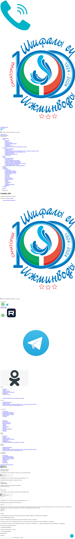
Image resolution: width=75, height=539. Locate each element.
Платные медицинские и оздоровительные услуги (15, 151)
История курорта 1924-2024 (10, 172)
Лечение (4, 147)
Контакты (5, 186)
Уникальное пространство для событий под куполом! (16, 146)
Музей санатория (8, 142)
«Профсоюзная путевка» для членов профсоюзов (15, 165)
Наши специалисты (9, 179)
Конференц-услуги (9, 145)
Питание (7, 141)
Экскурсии (7, 140)
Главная (4, 188)
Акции (4, 157)
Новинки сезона (8, 149)
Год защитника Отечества (10, 170)
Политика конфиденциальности (6, 464)
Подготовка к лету (9, 159)
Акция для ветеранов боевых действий (13, 161)
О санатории (5, 168)
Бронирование (6, 138)
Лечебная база (8, 155)
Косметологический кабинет (11, 143)
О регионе (5, 416)
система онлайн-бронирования (9, 200)
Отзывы (6, 180)
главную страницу (9, 198)
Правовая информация (9, 184)
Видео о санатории (9, 178)
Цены (4, 156)
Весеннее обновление (9, 158)
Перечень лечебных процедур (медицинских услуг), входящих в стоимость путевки (22, 150)
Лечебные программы (9, 148)
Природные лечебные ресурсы (11, 154)
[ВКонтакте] (1, 467)
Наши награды (8, 173)
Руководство (7, 169)
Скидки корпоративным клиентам (12, 164)
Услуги (4, 139)
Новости (7, 181)
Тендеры (7, 183)
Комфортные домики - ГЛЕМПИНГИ (12, 162)
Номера (4, 166)
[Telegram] (6, 467)
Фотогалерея (7, 177)
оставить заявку (4, 483)
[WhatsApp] (4, 467)
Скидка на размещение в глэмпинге (12, 160)
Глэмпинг (5, 167)
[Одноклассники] (3, 467)
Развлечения (7, 144)
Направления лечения (9, 152)
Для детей (7, 176)
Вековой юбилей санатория (10, 171)
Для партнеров (8, 182)
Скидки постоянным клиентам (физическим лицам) (15, 163)
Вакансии (7, 185)
